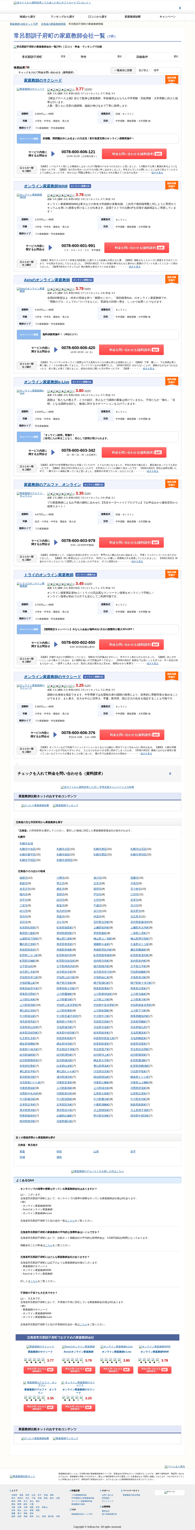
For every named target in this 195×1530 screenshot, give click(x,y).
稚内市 (24, 894)
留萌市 (97, 888)
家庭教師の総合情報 (131, 1495)
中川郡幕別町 (28, 1099)
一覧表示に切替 (123, 70)
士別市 (97, 899)
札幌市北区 (63, 848)
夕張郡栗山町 (28, 982)
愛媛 (13, 1513)
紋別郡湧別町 (65, 1054)
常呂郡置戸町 (101, 1049)
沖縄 (58, 1516)
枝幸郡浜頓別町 (29, 1032)
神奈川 (20, 1498)
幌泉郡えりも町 (139, 1076)
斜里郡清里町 (138, 1043)
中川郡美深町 (28, 1016)
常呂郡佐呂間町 (139, 1049)
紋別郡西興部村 (29, 1060)
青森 (22, 1151)
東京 (13, 1498)
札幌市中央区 (28, 848)
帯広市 (61, 883)
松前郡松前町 (28, 927)
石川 (25, 1501)
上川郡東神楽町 (103, 993)
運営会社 (105, 1511)
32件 (87, 391)
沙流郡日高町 (101, 1071)
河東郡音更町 (65, 1082)
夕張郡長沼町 (138, 977)
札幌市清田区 (65, 860)
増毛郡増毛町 (28, 1021)
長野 (19, 1501)
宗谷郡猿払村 (138, 1027)
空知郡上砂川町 (66, 977)
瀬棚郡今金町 (101, 944)
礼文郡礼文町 (28, 1038)
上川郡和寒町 (65, 1010)
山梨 (58, 1498)
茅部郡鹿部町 (65, 933)
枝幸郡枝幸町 (101, 1032)
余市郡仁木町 (28, 971)
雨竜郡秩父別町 (66, 988)
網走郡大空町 (101, 1060)
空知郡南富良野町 (141, 1005)
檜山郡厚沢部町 (139, 938)
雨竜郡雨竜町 (101, 988)
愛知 (13, 1504)
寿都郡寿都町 (65, 949)
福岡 (13, 1516)
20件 (87, 493)
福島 (59, 1157)
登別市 (24, 916)
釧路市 (24, 883)
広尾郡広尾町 (138, 1093)
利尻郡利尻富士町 (104, 1038)
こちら (71, 1220)
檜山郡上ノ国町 (103, 938)
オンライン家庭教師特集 (81, 1501)
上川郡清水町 (101, 1088)
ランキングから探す (63, 16)
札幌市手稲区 (28, 860)
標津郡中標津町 (139, 1115)
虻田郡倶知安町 (66, 960)
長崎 (25, 1516)
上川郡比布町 (28, 999)
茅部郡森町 (100, 933)
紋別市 (61, 899)
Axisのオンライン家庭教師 (47, 280)
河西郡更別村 (65, 1093)
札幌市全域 (26, 843)
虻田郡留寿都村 (103, 955)
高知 (32, 1513)
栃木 (52, 1498)
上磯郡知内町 (101, 927)
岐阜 (25, 1504)
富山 (32, 1501)
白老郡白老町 (65, 1065)
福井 (38, 1501)
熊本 (32, 1516)
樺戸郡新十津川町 (141, 982)
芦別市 (97, 894)
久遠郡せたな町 (139, 944)
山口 (25, 1510)
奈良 (38, 1507)
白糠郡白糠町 (65, 1115)
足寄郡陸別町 (65, 1104)
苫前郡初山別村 (29, 1027)
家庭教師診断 (133, 16)
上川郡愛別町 (65, 999)
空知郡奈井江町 (29, 977)
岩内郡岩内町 (138, 960)
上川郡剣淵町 (101, 1010)
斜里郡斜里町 (101, 1043)
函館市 (24, 877)
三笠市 (24, 905)
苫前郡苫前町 (101, 1021)
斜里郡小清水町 (29, 1049)
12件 (87, 685)
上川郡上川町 (101, 999)
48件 (87, 289)
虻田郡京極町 (28, 960)
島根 (32, 1510)
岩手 (133, 1151)
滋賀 (32, 1507)
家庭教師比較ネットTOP (82, 1514)
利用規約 (105, 1498)
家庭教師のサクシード (43, 80)
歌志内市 (62, 910)
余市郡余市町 (65, 971)
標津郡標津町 (28, 1121)
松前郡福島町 (65, 927)
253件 (88, 89)
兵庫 (19, 1507)
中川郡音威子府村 (67, 1016)
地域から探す (28, 16)
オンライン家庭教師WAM (46, 186)
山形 (96, 1151)
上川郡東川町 (138, 999)
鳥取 (38, 1510)
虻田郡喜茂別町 (139, 955)
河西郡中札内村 (29, 1093)
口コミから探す (97, 16)
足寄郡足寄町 (28, 1104)
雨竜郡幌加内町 (139, 1016)
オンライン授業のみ (80, 186)
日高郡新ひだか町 (30, 1082)
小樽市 (61, 877)
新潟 (13, 1501)
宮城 (22, 1157)
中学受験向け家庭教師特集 (82, 1498)
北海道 (14, 1495)
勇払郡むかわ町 (66, 1071)
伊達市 (97, 916)
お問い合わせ (107, 1495)
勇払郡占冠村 (28, 1010)
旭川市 (97, 877)
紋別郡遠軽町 (28, 1054)
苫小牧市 (135, 888)
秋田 (59, 1151)
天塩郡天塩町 (101, 1027)
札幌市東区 (100, 848)
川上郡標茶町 (101, 1110)
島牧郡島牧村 (28, 949)
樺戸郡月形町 (65, 982)
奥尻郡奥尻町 (65, 944)
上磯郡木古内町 (139, 927)
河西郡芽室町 (138, 1088)
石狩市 (24, 922)
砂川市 (24, 910)
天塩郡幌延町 (138, 1038)
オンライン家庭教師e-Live (46, 382)
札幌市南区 (63, 854)
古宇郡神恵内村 (66, 966)
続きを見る (157, 172)
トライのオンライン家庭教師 (49, 575)
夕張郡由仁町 (101, 977)
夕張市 (134, 883)
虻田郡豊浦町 (138, 1060)
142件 (88, 584)
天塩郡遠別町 (65, 1027)
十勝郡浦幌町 (101, 1104)
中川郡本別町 (138, 1099)
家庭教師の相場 (78, 1504)
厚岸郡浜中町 (65, 1110)
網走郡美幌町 (28, 1043)
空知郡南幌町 (138, 971)
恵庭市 (61, 916)
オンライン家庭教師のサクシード (52, 677)
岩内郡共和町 (101, 960)
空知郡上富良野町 (67, 1005)
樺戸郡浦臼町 (101, 982)
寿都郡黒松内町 (103, 949)
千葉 (33, 1498)
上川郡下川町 (138, 1010)
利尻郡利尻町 (65, 1038)
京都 (25, 1507)
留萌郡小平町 (65, 1021)
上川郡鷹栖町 (65, 993)
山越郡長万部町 (29, 938)
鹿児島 (51, 1516)
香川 (19, 1513)
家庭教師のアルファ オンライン (52, 484)
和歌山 (45, 1507)
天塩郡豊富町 (138, 1032)
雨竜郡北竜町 (138, 988)
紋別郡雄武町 (65, 1060)
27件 (87, 195)
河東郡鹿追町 (28, 1088)
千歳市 (97, 905)
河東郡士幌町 (101, 1082)
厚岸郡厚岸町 (28, 1110)
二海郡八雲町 (138, 933)
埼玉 (27, 1498)
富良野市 (135, 910)
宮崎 (44, 1516)
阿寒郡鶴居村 (28, 1115)
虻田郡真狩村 (65, 955)
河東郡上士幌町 (139, 1082)
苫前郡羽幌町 (138, 1021)
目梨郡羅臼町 (65, 1121)
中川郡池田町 (65, 1099)
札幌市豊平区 (28, 854)
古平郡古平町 (138, 966)
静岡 (19, 1504)
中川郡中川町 (101, 1016)
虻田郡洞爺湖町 (139, 1065)
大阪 (13, 1507)
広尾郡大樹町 (101, 1093)
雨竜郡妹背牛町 (29, 988)
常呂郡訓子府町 (66, 1049)
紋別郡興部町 (138, 1054)
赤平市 (24, 899)
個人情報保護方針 (109, 1514)
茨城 (40, 1498)
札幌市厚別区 (138, 854)
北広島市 (135, 916)
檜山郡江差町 (65, 938)
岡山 (19, 1510)
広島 (13, 1510)
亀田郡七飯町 (28, 933)
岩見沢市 (25, 888)
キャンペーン (168, 16)
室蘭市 (134, 877)
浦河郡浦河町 (65, 1076)
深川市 (97, 910)
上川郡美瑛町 (28, 1005)
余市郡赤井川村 (103, 971)
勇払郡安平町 (28, 1071)
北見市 (97, 883)
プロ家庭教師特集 (79, 1495)
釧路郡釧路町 (138, 1104)
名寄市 (134, 899)
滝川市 (134, 905)
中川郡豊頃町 (101, 1099)
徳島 (25, 1513)
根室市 (61, 905)
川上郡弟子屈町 (139, 1110)
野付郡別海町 (101, 1115)
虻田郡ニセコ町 (29, 955)
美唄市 (61, 894)
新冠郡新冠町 (28, 1076)
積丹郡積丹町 (101, 966)
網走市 (61, 888)
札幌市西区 (100, 854)
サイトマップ (107, 1501)
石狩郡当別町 (101, 922)
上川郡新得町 (65, 1088)
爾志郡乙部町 (28, 944)
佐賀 (19, 1516)
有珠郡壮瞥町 (28, 1065)
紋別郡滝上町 (101, 1054)
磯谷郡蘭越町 (138, 949)
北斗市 (61, 922)
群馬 (46, 1498)
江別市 (134, 894)
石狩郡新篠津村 (139, 922)
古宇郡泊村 (26, 966)
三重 (32, 1504)
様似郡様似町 (101, 1076)
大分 (38, 1516)
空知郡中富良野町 (104, 1005)
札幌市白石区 (138, 848)
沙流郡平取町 (138, 1071)
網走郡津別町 (65, 1043)
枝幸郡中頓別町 (66, 1032)
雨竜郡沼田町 (28, 993)
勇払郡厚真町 (101, 1065)
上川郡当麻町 (138, 993)
